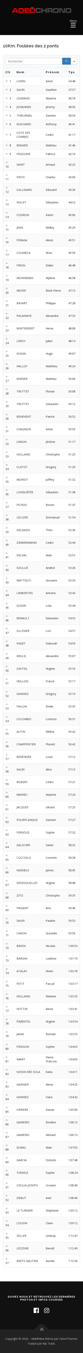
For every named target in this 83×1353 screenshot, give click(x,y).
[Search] (66, 61)
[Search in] (74, 61)
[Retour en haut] (41, 1329)
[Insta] (46, 1310)
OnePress (37, 1339)
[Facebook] (36, 1310)
